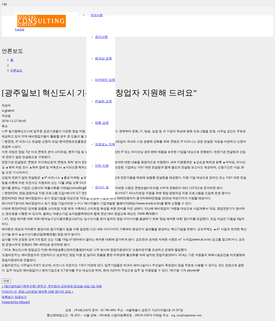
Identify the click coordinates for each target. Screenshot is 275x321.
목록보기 (8, 297)
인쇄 (6, 281)
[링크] (46, 30)
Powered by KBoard (16, 302)
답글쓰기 (21, 297)
